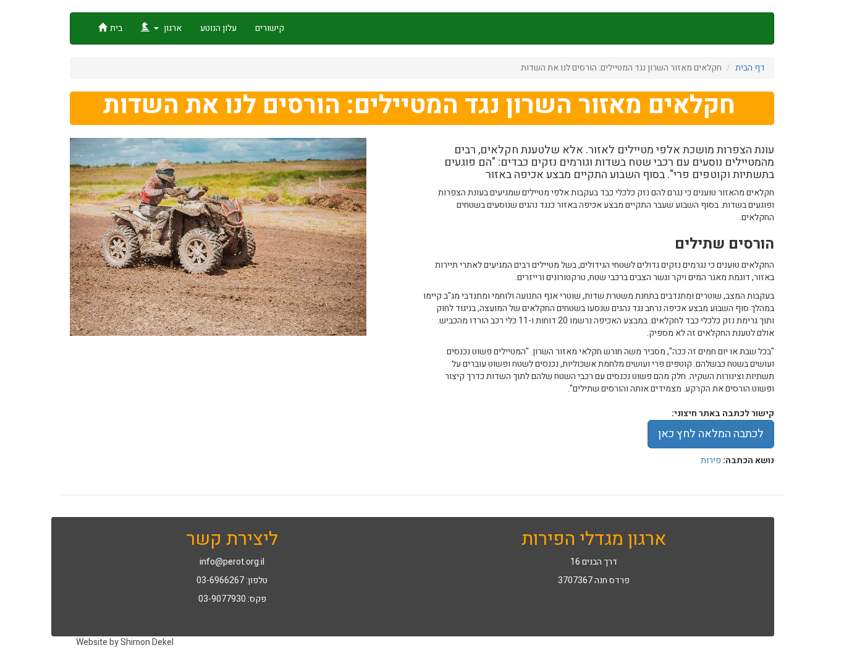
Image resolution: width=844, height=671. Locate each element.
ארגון (172, 28)
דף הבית (750, 67)
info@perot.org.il (232, 561)
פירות (711, 460)
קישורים (269, 28)
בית (116, 28)
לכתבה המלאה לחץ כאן (711, 433)
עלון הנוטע (218, 28)
